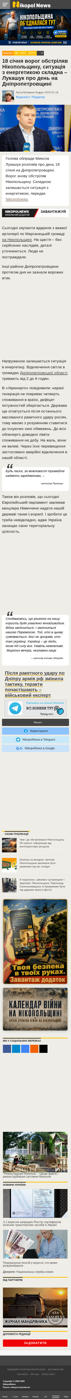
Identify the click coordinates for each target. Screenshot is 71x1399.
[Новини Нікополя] (31, 4)
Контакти (22, 1374)
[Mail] (43, 1049)
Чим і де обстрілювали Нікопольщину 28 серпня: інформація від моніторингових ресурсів (42, 843)
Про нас (34, 1374)
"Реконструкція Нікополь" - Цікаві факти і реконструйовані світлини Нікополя (30, 1175)
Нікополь (8, 53)
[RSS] (34, 1049)
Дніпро (32, 53)
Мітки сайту (48, 1374)
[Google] (25, 1049)
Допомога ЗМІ (56, 1369)
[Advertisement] (35, 321)
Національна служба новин (34, 1271)
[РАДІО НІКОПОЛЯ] (35, 1009)
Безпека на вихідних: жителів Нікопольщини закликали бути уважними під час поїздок (38, 863)
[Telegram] (16, 1049)
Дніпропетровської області (44, 373)
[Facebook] (7, 1049)
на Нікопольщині (17, 239)
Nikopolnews (17, 199)
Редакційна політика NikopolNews (26, 1369)
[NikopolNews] (35, 708)
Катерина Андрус (33, 92)
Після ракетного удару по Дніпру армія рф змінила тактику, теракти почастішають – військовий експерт (35, 684)
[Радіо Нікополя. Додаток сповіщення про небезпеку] (35, 941)
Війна (23, 53)
